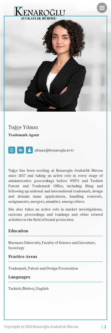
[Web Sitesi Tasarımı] (104, 327)
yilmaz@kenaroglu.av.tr (54, 150)
